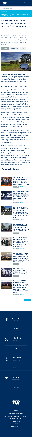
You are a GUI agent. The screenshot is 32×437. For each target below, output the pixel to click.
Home (5, 11)
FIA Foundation (16, 426)
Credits (16, 411)
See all (27, 300)
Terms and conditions (16, 413)
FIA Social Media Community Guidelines (16, 416)
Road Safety (14, 48)
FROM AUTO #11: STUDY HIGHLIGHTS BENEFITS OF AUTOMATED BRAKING (15, 14)
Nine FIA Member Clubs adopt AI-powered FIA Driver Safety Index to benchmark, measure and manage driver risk (21, 196)
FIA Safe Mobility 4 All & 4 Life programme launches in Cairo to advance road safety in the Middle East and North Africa (21, 257)
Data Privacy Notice (16, 418)
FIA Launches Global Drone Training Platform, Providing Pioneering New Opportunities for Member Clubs (20, 242)
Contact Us (16, 421)
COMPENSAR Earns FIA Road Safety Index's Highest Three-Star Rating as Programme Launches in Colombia (21, 181)
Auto (23, 48)
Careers (16, 424)
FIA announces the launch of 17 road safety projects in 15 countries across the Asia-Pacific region (21, 227)
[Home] (7, 3)
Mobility (5, 48)
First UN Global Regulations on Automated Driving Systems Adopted (20, 271)
